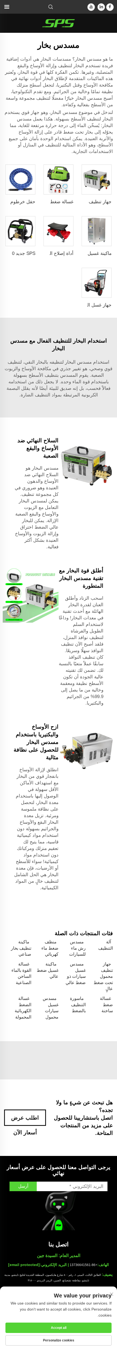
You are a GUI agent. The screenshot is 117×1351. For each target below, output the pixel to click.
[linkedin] (101, 7)
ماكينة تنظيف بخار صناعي (21, 948)
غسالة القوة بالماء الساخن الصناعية (21, 973)
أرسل (23, 1186)
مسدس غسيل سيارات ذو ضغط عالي (76, 973)
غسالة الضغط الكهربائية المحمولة (23, 1007)
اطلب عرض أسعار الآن (25, 1120)
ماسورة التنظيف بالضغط (78, 1004)
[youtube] (91, 7)
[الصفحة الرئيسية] (58, 22)
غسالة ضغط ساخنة (106, 1004)
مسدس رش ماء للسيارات (77, 948)
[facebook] (110, 7)
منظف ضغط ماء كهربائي (50, 948)
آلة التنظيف (105, 945)
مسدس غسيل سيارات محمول (51, 1007)
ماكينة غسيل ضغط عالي (48, 970)
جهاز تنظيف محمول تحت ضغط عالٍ (103, 976)
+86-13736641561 (83, 1265)
